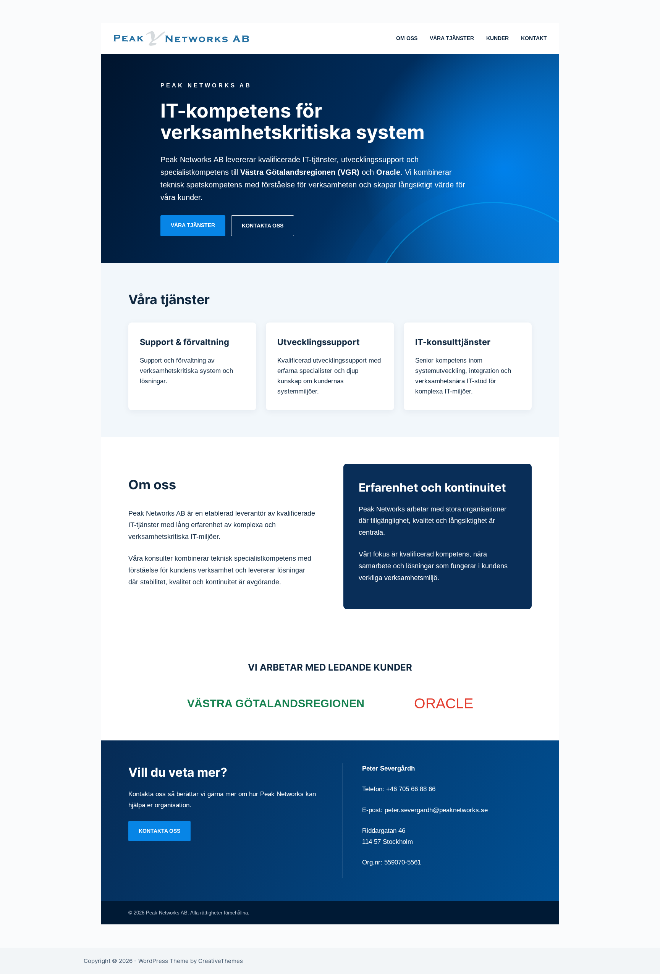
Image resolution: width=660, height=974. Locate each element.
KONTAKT (534, 38)
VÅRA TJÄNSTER (452, 38)
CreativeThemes (220, 960)
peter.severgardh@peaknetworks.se (436, 810)
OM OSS (406, 38)
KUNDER (497, 38)
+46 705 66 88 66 (410, 789)
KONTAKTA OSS (262, 226)
